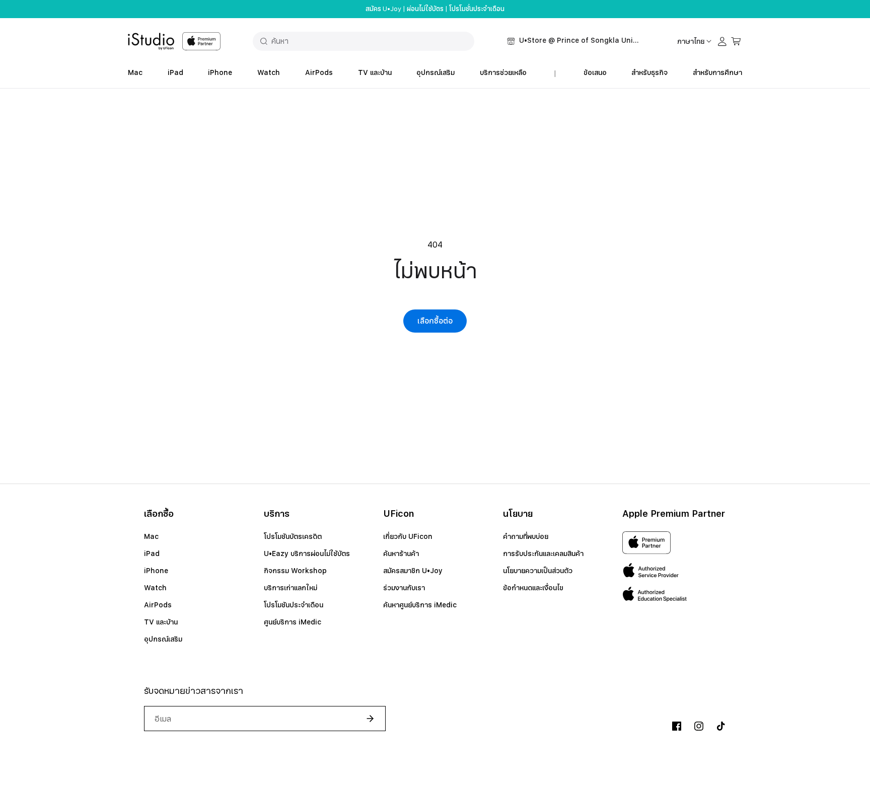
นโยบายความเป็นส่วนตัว (537, 571)
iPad (175, 72)
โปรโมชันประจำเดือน (293, 605)
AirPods (319, 72)
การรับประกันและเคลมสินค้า (543, 553)
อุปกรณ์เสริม (435, 72)
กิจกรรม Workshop (295, 571)
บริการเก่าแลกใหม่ (290, 588)
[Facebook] (677, 726)
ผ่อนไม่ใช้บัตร (425, 9)
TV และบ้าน (375, 72)
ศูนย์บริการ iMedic (292, 622)
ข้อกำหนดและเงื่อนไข (533, 588)
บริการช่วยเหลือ (503, 72)
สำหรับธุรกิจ (649, 72)
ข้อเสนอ (595, 72)
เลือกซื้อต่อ (435, 321)
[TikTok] (721, 726)
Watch (268, 72)
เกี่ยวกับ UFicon (407, 536)
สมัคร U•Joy (383, 9)
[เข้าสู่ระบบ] (722, 41)
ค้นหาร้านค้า (401, 553)
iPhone (220, 72)
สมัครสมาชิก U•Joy (413, 571)
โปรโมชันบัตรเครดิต (293, 536)
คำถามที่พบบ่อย (525, 536)
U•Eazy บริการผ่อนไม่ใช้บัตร (307, 553)
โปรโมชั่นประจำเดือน (476, 9)
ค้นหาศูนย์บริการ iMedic (420, 605)
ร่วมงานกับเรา (404, 588)
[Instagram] (699, 726)
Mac (135, 72)
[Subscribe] (366, 719)
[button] (573, 41)
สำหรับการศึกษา (717, 72)
